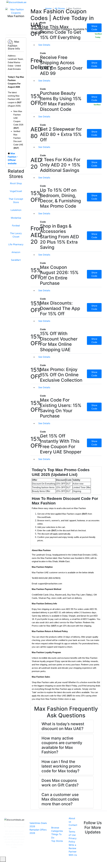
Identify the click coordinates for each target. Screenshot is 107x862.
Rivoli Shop (16, 183)
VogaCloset (16, 191)
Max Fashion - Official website (13, 158)
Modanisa (16, 217)
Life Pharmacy (15, 244)
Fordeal (16, 225)
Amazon (16, 252)
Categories (44, 2)
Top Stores (57, 841)
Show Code (94, 28)
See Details (44, 44)
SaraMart (16, 260)
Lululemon (16, 210)
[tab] (66, 480)
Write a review (60, 2)
